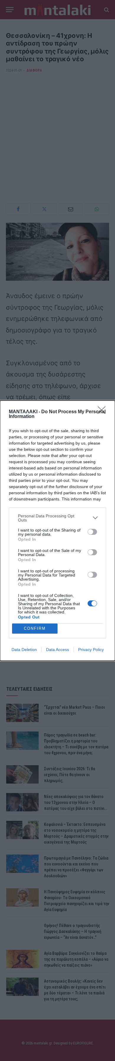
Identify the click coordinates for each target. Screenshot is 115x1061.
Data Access (57, 649)
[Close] (103, 412)
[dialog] (57, 531)
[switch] (92, 532)
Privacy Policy (91, 649)
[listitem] (57, 518)
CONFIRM (35, 628)
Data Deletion (24, 649)
